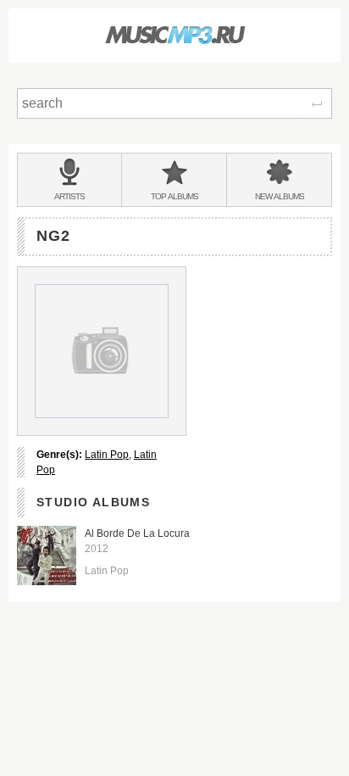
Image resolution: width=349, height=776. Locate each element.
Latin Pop (107, 455)
